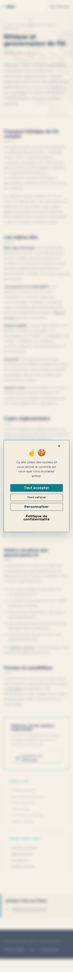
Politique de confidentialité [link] (36, 517)
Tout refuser (36, 497)
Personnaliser (36, 507)
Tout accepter (36, 488)
